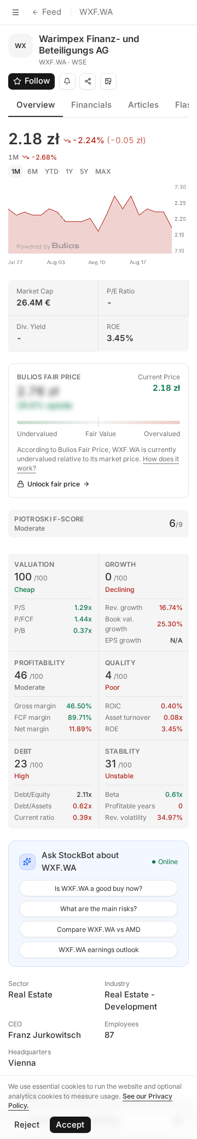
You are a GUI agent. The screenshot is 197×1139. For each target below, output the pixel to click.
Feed (51, 12)
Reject (26, 1124)
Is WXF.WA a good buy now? (98, 888)
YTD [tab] (52, 171)
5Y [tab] (84, 171)
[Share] (87, 81)
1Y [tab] (69, 171)
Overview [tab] (35, 104)
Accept (70, 1124)
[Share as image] (108, 81)
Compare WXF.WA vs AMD (99, 929)
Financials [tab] (91, 104)
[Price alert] (67, 81)
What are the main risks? (98, 909)
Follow (37, 80)
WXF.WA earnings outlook (99, 950)
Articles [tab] (143, 104)
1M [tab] (15, 171)
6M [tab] (32, 171)
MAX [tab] (103, 171)
